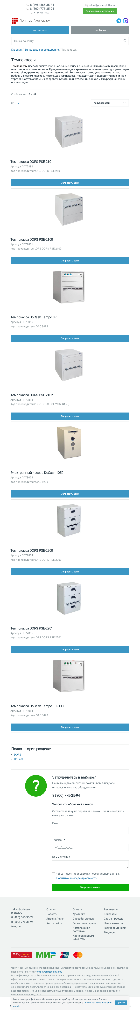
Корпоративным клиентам (83, 937)
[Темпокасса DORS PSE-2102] (69, 365)
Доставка (79, 914)
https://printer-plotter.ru (49, 971)
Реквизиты (111, 909)
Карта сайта (54, 923)
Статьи (50, 909)
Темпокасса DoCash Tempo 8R (33, 317)
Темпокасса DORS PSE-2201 (31, 628)
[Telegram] (118, 20)
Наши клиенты (113, 923)
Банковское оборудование (42, 49)
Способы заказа (83, 918)
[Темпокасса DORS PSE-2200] (69, 521)
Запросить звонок (90, 887)
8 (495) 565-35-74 (42, 4)
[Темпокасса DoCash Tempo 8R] (69, 288)
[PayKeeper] (21, 954)
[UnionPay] (64, 954)
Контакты (110, 914)
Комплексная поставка (81, 929)
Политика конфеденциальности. (77, 878)
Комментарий (61, 856)
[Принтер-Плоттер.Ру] (31, 21)
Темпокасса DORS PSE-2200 (31, 550)
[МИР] (46, 954)
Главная (16, 49)
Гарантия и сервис (84, 923)
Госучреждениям (115, 927)
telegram (16, 926)
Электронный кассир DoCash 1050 (36, 473)
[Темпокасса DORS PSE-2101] (69, 132)
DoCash (19, 759)
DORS (17, 754)
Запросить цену (70, 182)
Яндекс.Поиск (55, 918)
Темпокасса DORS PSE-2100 (31, 239)
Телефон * (58, 840)
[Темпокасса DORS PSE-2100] (69, 210)
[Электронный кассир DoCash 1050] (69, 443)
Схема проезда (113, 918)
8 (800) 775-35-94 (42, 8)
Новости (51, 914)
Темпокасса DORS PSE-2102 (31, 395)
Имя (55, 823)
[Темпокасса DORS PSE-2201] (69, 599)
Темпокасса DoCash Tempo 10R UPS (37, 706)
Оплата (77, 909)
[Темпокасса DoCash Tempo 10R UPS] (69, 676)
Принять (121, 1002)
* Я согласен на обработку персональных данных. (88, 876)
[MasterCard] (77, 954)
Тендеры (109, 932)
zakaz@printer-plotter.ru (102, 5)
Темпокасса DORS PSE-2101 (31, 162)
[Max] (125, 20)
